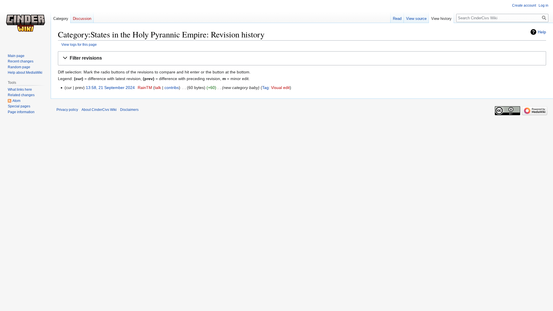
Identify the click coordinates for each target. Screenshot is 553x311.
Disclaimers (129, 110)
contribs (171, 87)
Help (542, 32)
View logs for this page (79, 44)
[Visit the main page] (25, 23)
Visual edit (280, 87)
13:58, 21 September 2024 (110, 87)
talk (158, 87)
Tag (265, 87)
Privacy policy (67, 110)
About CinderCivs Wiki (99, 110)
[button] (302, 58)
